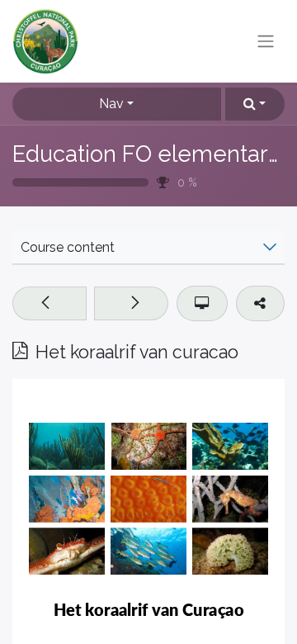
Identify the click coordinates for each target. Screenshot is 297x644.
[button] (255, 104)
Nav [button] (111, 103)
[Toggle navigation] (266, 41)
